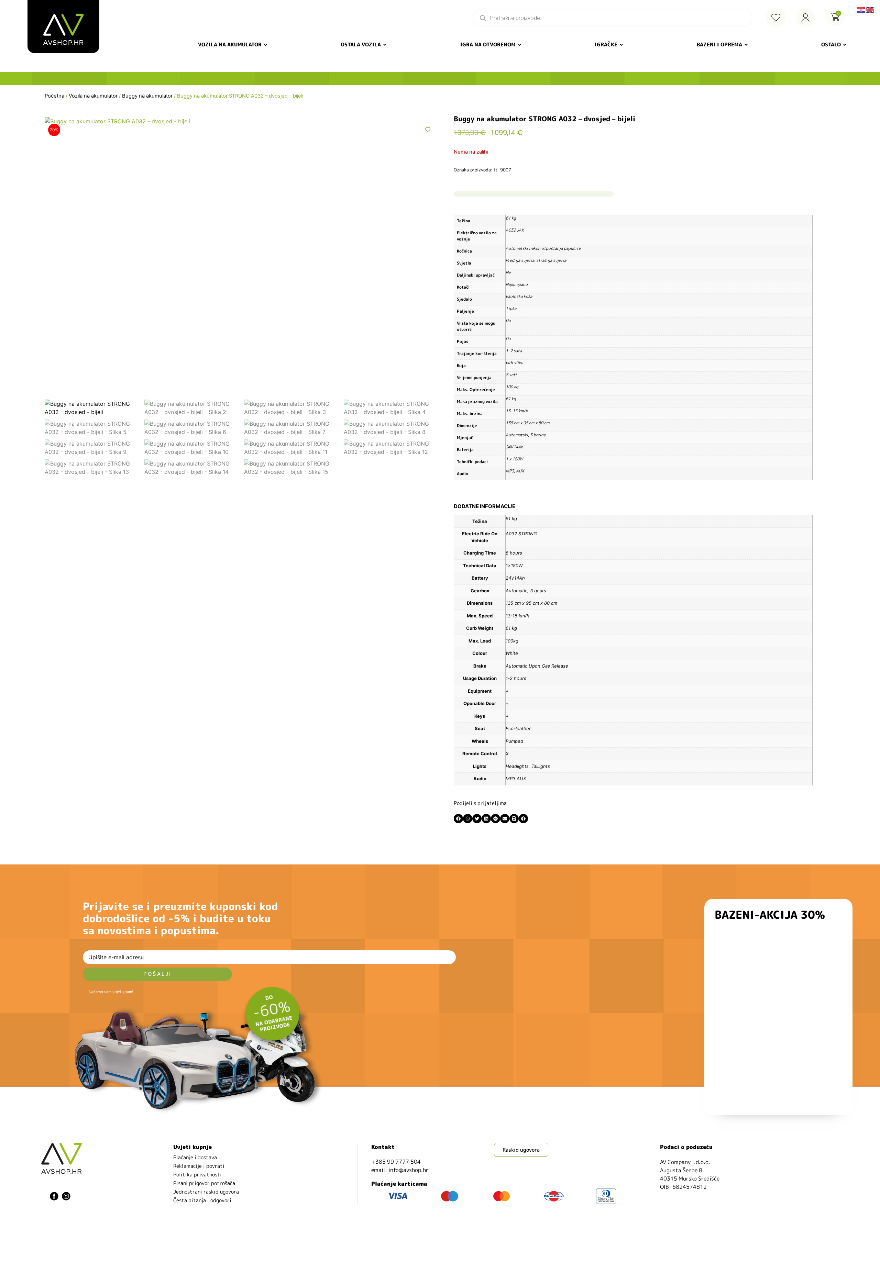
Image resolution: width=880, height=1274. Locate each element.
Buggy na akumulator (147, 96)
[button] (458, 818)
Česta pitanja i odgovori (202, 1200)
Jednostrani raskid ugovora (206, 1191)
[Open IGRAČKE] (621, 45)
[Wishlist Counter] (776, 17)
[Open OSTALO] (845, 45)
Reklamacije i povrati (198, 1166)
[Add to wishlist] (427, 129)
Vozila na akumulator (93, 96)
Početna (54, 96)
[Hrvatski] (861, 9)
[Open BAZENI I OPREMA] (746, 45)
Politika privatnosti (197, 1174)
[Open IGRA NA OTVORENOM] (519, 45)
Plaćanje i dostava (195, 1157)
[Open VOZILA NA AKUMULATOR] (265, 45)
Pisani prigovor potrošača (204, 1183)
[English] (870, 9)
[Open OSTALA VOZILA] (385, 45)
